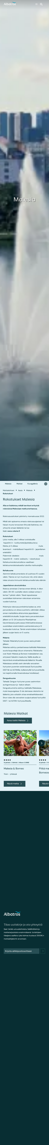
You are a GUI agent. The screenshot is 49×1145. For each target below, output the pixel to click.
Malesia (8, 484)
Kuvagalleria (33, 484)
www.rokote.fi (13, 531)
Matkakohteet (8, 490)
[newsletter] (42, 951)
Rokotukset (8, 493)
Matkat (19, 484)
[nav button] (45, 483)
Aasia (20, 490)
